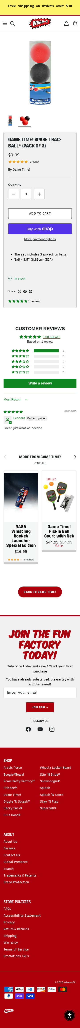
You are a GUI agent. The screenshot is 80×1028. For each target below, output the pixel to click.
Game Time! (21, 170)
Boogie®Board (14, 775)
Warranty (11, 942)
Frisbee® (10, 788)
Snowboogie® (50, 781)
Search (9, 869)
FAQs (7, 909)
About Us (10, 842)
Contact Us (12, 855)
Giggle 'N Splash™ (17, 801)
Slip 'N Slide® (50, 775)
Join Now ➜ (40, 707)
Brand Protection (16, 882)
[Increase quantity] (39, 194)
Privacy (9, 922)
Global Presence (16, 862)
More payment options (40, 239)
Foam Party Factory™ (19, 781)
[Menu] (5, 23)
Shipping (10, 936)
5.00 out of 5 (51, 337)
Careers (9, 848)
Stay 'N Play (49, 801)
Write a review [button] (40, 383)
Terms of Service (16, 949)
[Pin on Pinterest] (30, 291)
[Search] (15, 23)
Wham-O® (70, 982)
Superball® (48, 808)
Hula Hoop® (12, 815)
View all (40, 463)
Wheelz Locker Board (55, 768)
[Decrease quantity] (13, 194)
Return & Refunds (16, 929)
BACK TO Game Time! (40, 592)
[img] (13, 412)
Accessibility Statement (22, 916)
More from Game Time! (40, 457)
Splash (45, 788)
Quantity (14, 184)
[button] (18, 301)
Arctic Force (13, 768)
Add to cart (40, 213)
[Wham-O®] (40, 23)
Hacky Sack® (13, 808)
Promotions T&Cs (16, 956)
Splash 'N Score (51, 795)
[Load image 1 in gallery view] (40, 71)
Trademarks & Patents (20, 875)
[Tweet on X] (19, 291)
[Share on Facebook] (25, 291)
